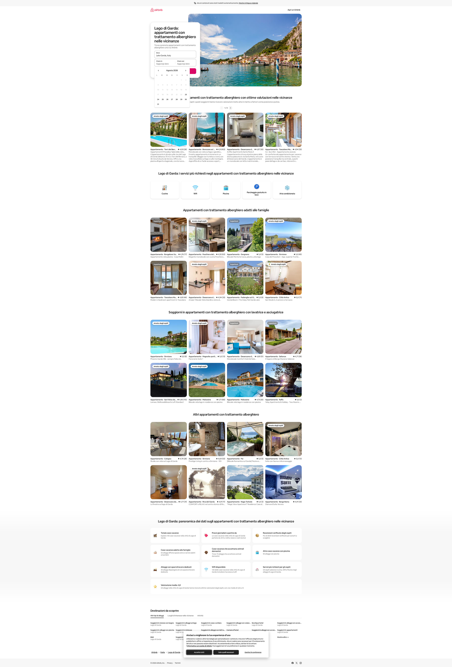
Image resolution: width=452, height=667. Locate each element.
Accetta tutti (199, 652)
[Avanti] (230, 108)
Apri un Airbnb (294, 10)
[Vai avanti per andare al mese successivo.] (185, 70)
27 (172, 99)
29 (181, 99)
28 (177, 99)
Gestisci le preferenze (253, 652)
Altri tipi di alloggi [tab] (157, 616)
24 (158, 99)
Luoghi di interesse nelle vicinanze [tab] (181, 616)
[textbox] (164, 63)
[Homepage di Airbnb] (156, 10)
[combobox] (175, 55)
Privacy (170, 663)
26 (167, 99)
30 (186, 99)
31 (158, 104)
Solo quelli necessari (226, 652)
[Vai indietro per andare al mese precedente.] (158, 70)
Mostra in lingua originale (248, 3)
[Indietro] (222, 108)
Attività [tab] (200, 616)
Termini (177, 663)
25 (163, 99)
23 (186, 94)
